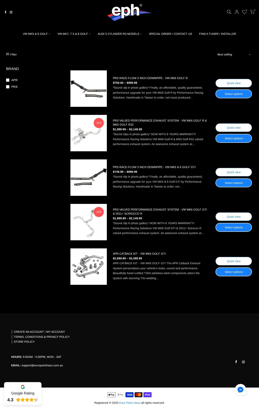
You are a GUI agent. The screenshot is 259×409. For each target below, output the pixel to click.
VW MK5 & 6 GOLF (35, 33)
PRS (14, 86)
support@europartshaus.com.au (42, 365)
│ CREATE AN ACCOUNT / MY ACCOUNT (38, 331)
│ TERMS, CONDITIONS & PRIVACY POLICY (40, 336)
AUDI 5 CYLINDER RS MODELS (118, 33)
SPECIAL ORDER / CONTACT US (170, 33)
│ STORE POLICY (23, 341)
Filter (13, 54)
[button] (240, 390)
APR (14, 80)
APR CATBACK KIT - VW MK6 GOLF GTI (139, 253)
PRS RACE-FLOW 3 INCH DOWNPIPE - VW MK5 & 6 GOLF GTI (154, 167)
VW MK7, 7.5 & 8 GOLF (72, 33)
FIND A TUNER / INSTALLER (217, 33)
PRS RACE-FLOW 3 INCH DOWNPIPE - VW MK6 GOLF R (150, 78)
